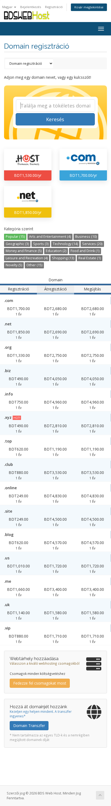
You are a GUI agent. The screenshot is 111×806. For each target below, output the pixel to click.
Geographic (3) (17, 244)
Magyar (7, 7)
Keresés (55, 119)
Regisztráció (54, 7)
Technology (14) (65, 244)
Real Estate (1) (89, 258)
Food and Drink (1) (85, 251)
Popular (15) (15, 236)
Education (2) (56, 251)
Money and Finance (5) (23, 251)
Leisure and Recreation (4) (27, 258)
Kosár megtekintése (88, 7)
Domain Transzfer (29, 725)
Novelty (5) (14, 265)
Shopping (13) (63, 258)
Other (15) (34, 265)
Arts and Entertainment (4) (50, 236)
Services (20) (92, 244)
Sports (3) (40, 244)
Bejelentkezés (30, 7)
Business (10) (86, 236)
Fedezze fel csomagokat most (39, 683)
